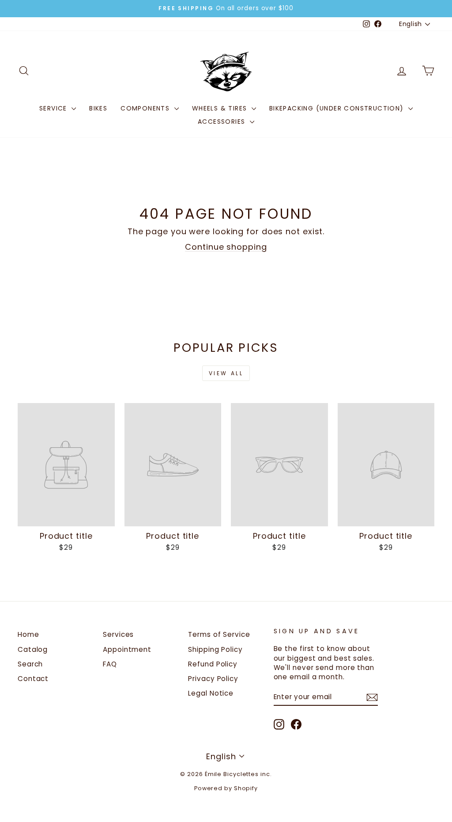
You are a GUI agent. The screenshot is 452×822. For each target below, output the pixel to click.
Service (54, 108)
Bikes (98, 108)
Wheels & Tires (220, 108)
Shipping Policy (215, 649)
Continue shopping (226, 246)
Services (118, 634)
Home (28, 634)
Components (146, 108)
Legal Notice (211, 693)
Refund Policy (212, 664)
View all (226, 373)
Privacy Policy (213, 678)
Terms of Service (219, 634)
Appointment (127, 649)
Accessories (223, 121)
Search (30, 664)
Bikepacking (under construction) (337, 108)
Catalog (33, 649)
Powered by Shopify (226, 788)
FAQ (110, 664)
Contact (33, 678)
